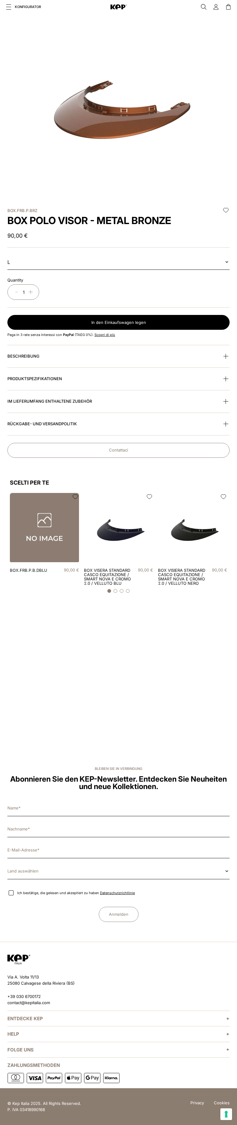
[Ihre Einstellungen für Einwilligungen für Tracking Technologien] (226, 1114)
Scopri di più (104, 335)
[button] (8, 7)
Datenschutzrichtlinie (117, 893)
